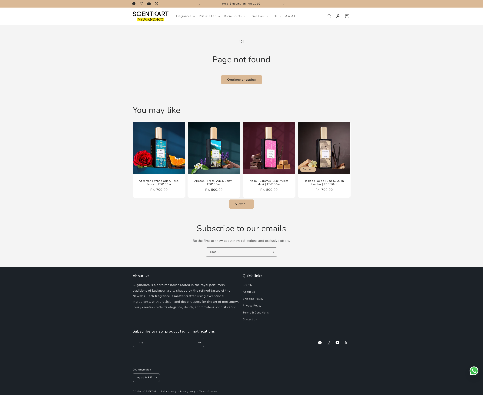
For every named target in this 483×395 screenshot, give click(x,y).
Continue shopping (241, 80)
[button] (185, 16)
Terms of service (208, 391)
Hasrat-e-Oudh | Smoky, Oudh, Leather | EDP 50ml (324, 182)
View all (241, 204)
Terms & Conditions (256, 312)
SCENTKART (149, 391)
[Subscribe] (272, 252)
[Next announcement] (284, 4)
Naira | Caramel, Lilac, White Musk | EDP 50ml (269, 182)
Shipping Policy (253, 299)
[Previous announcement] (199, 4)
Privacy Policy (252, 305)
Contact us (250, 319)
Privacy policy (187, 391)
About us (249, 292)
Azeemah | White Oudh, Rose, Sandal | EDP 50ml (159, 182)
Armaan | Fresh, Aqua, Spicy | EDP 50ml (214, 182)
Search (247, 285)
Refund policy (168, 391)
